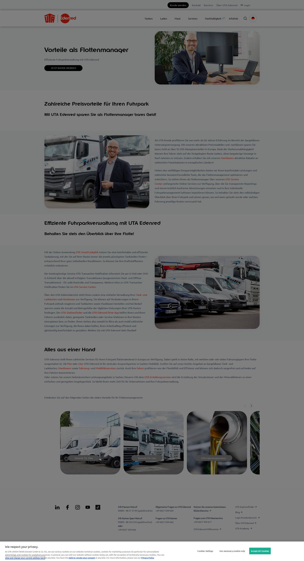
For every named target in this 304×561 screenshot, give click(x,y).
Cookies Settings (205, 551)
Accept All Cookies (260, 551)
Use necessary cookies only (232, 551)
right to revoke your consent (82, 557)
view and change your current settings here (25, 557)
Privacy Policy (147, 557)
